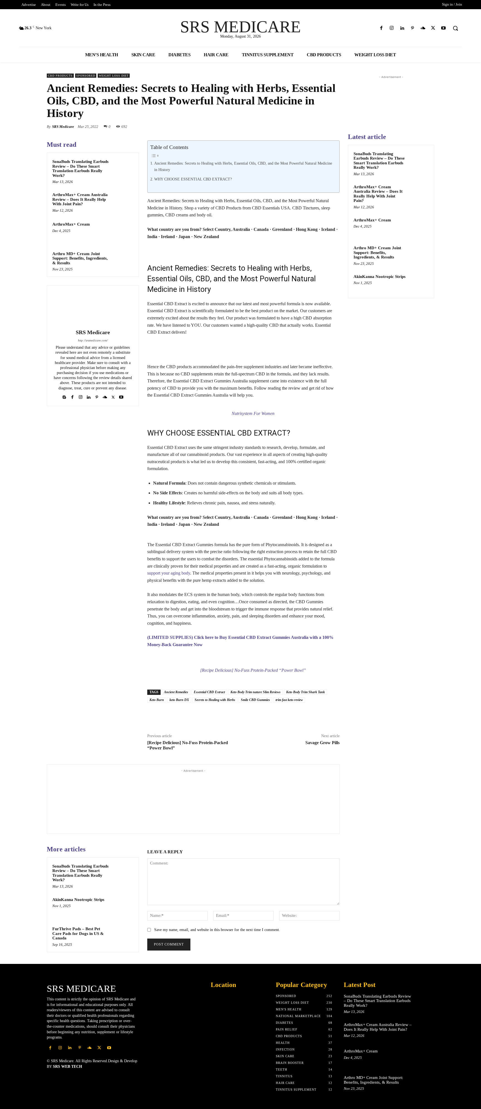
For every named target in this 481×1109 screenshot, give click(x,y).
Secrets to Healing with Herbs (215, 700)
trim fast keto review (289, 700)
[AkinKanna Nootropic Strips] (122, 906)
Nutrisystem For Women (253, 413)
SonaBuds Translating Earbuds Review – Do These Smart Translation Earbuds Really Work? (80, 168)
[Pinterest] (412, 28)
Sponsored (85, 75)
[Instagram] (392, 28)
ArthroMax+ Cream (71, 224)
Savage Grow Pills (322, 742)
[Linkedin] (402, 28)
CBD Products (60, 75)
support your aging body (168, 573)
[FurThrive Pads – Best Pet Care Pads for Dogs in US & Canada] (122, 936)
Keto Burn (156, 700)
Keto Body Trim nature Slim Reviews (255, 692)
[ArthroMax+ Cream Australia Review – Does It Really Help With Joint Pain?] (122, 201)
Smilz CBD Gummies (255, 700)
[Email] (308, 126)
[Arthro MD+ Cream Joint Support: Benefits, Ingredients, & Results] (122, 261)
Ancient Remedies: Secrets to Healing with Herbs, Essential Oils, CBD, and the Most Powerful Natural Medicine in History (243, 166)
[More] (314, 715)
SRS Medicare (63, 126)
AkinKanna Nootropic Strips (78, 899)
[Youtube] (443, 28)
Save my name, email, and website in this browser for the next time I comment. (217, 930)
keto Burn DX (179, 700)
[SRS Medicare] (92, 308)
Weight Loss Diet (114, 75)
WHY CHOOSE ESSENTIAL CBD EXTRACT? (193, 179)
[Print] (321, 126)
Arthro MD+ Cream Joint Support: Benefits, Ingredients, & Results (80, 258)
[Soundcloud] (422, 28)
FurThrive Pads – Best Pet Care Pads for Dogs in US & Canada (78, 933)
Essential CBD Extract (209, 692)
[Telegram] (300, 715)
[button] (455, 28)
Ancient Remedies (176, 692)
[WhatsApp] (270, 126)
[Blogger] (64, 396)
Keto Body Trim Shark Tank (305, 692)
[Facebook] (381, 28)
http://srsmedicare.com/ (93, 340)
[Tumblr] (334, 126)
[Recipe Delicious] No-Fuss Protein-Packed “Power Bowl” (253, 670)
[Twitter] (433, 28)
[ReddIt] (295, 126)
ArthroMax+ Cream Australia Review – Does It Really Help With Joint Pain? (80, 199)
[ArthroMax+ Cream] (122, 231)
